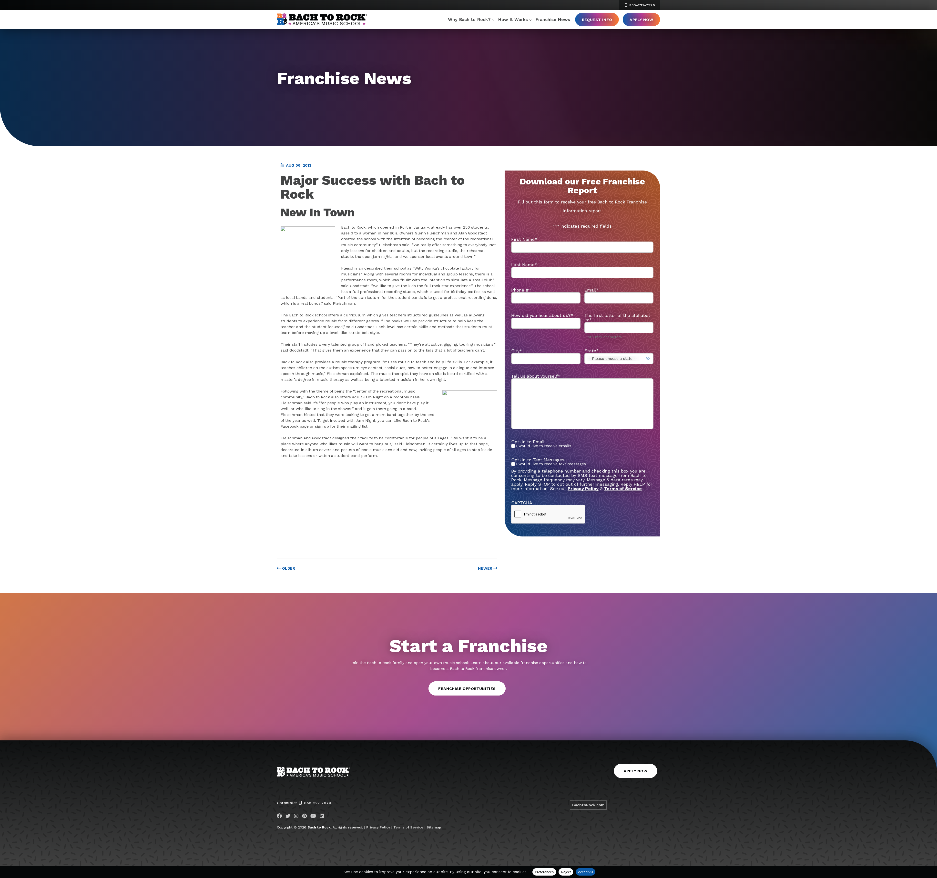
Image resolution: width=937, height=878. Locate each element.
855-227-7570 (641, 5)
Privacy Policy (583, 488)
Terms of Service (408, 827)
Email (591, 290)
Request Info (597, 19)
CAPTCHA (521, 502)
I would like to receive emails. (544, 446)
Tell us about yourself (535, 376)
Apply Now (641, 19)
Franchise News (552, 19)
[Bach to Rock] (322, 19)
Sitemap (434, 827)
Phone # (521, 290)
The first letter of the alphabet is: (617, 317)
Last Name (524, 264)
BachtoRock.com (588, 805)
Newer (485, 568)
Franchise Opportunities (467, 688)
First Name (524, 239)
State (591, 350)
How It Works (513, 19)
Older (288, 568)
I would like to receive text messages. (551, 464)
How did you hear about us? (542, 315)
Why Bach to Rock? (469, 19)
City (516, 350)
